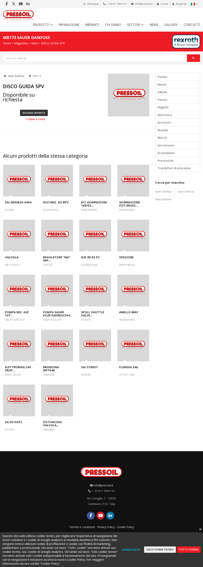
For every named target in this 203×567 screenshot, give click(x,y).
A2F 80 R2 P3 (90, 257)
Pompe (162, 77)
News (154, 25)
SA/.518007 (89, 367)
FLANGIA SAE (128, 367)
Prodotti (41, 25)
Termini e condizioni (82, 527)
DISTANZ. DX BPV (56, 202)
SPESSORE (126, 257)
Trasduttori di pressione (174, 168)
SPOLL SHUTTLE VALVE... (92, 313)
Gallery (171, 25)
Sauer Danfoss (16, 76)
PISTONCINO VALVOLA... (52, 423)
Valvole (162, 92)
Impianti (92, 25)
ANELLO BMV (128, 312)
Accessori (163, 122)
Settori (134, 25)
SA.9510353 (13, 422)
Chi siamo (113, 25)
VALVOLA (11, 257)
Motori (162, 84)
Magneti (163, 107)
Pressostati (165, 160)
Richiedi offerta (34, 113)
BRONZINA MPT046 (51, 368)
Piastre (162, 100)
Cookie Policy (125, 527)
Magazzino (21, 43)
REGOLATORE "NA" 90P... (56, 258)
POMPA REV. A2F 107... (17, 313)
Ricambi (162, 130)
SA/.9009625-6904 (18, 202)
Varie (34, 43)
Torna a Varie (35, 119)
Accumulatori (166, 153)
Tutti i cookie (188, 549)
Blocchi (162, 138)
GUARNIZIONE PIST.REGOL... (129, 203)
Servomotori (165, 145)
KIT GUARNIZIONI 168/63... (94, 203)
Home (7, 43)
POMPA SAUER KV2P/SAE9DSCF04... (57, 313)
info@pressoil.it (103, 485)
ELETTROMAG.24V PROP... (18, 368)
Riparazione (69, 25)
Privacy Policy (106, 527)
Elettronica (164, 115)
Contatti (192, 25)
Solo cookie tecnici (160, 549)
